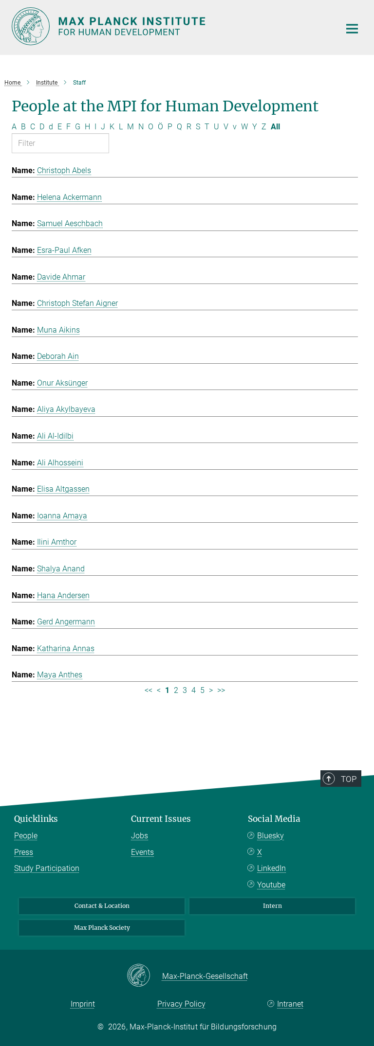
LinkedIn (271, 868)
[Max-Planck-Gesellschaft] (144, 976)
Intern (272, 905)
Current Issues (161, 819)
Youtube (271, 884)
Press (23, 852)
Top (348, 779)
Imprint (83, 1004)
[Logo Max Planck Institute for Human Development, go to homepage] (170, 26)
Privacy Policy (181, 1004)
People (25, 835)
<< (148, 690)
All (275, 126)
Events (142, 852)
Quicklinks (36, 819)
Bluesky (270, 835)
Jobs (139, 835)
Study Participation (46, 868)
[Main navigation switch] (352, 28)
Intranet (290, 1004)
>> (221, 690)
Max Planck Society (102, 927)
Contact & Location (102, 905)
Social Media (274, 819)
